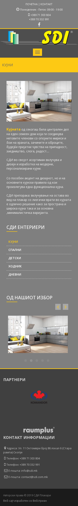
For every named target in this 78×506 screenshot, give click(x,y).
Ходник (15, 266)
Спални (14, 250)
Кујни (13, 242)
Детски (14, 258)
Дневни (14, 274)
